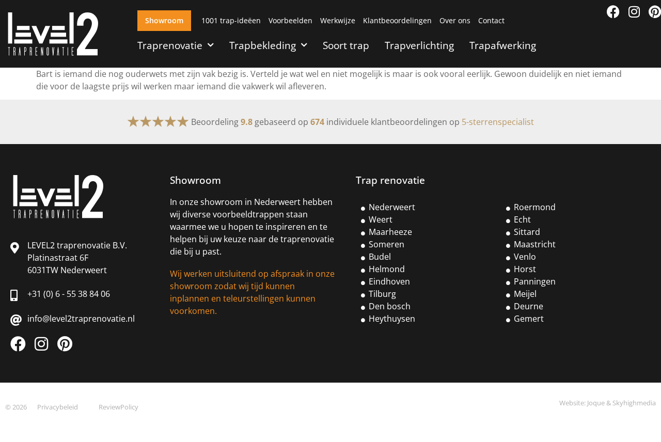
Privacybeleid (57, 407)
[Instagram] (633, 11)
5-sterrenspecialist (498, 122)
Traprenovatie (169, 45)
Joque (596, 402)
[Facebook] (613, 11)
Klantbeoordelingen (397, 20)
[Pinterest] (654, 11)
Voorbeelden (290, 20)
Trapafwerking (502, 45)
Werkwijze (337, 20)
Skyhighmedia (634, 402)
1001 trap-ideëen (231, 20)
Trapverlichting (419, 45)
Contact (491, 20)
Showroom (164, 20)
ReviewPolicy (118, 407)
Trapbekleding (262, 45)
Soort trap (346, 45)
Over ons (454, 20)
